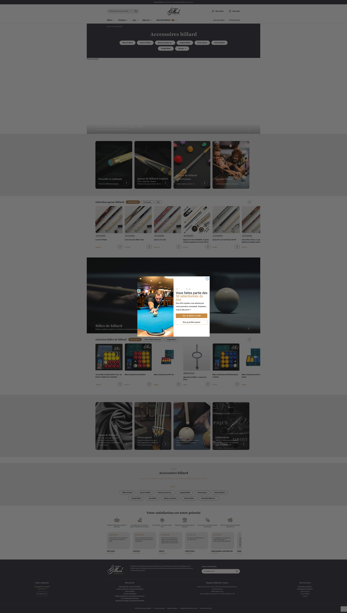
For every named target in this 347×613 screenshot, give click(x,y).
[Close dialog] (207, 278)
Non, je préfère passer (191, 322)
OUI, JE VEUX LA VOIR (192, 316)
